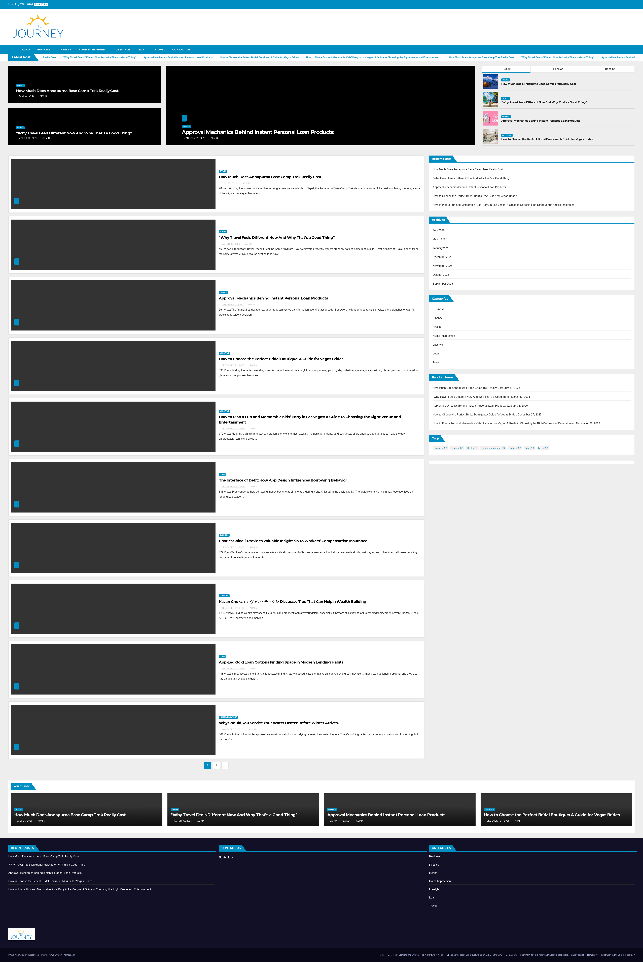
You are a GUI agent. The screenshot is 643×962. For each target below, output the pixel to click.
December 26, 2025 (233, 487)
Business (44, 49)
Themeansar (68, 955)
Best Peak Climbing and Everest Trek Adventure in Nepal (415, 955)
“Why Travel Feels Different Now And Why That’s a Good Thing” (74, 133)
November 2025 (442, 265)
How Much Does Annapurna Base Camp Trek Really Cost (67, 90)
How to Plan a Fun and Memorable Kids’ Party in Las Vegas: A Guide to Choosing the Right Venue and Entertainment (310, 128)
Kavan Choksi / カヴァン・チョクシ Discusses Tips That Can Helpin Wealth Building (292, 601)
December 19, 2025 (233, 547)
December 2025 (442, 257)
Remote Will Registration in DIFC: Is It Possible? (611, 955)
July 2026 (439, 230)
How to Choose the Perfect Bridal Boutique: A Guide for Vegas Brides (547, 139)
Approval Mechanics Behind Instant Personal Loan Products (540, 120)
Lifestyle (123, 49)
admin (43, 96)
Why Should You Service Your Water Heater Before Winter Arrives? (279, 723)
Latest (507, 68)
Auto (26, 49)
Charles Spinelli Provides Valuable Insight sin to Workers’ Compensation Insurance (293, 541)
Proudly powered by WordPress (24, 955)
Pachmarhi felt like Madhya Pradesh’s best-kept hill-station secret (552, 955)
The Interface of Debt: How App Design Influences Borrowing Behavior (283, 480)
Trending (609, 69)
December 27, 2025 (196, 138)
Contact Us (181, 49)
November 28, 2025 (233, 669)
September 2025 (443, 283)
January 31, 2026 (232, 305)
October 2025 (441, 274)
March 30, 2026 (28, 138)
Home (381, 955)
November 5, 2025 (233, 729)
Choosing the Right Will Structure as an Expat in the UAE (475, 955)
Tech (141, 49)
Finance (506, 117)
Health (66, 49)
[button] (632, 49)
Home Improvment (92, 49)
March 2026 (440, 239)
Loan (222, 474)
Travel (160, 49)
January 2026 (441, 248)
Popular (558, 69)
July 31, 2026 (27, 96)
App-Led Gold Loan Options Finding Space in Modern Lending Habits (281, 662)
